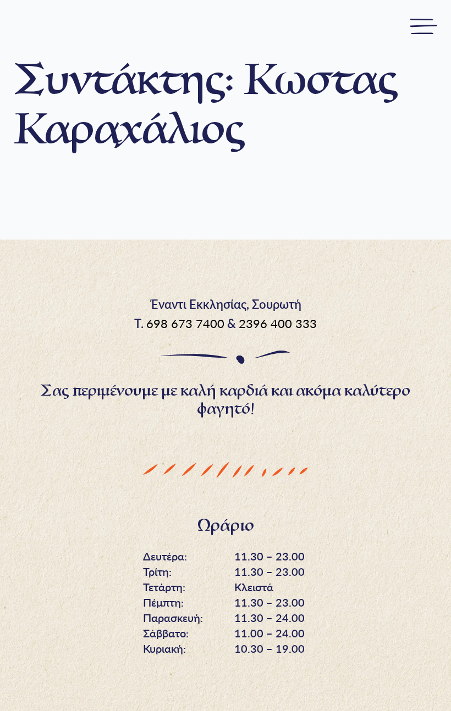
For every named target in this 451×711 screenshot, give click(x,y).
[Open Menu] (423, 27)
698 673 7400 (185, 323)
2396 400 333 (278, 323)
